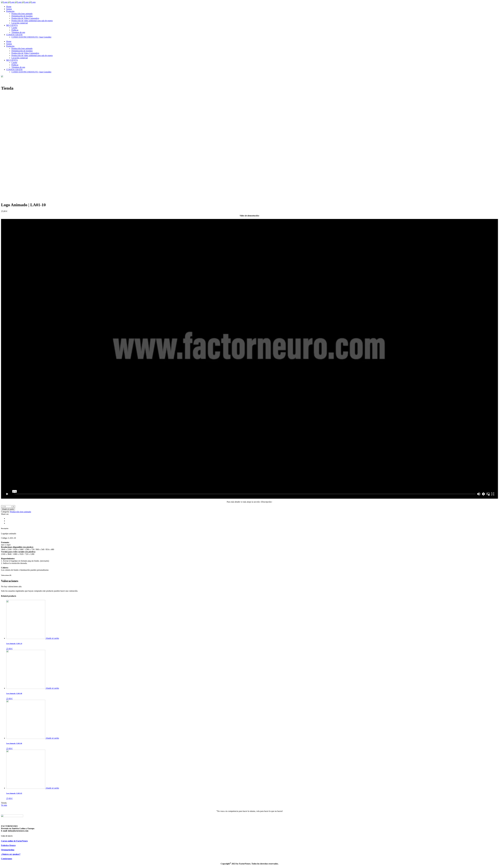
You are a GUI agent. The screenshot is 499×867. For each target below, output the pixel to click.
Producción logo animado (20, 512)
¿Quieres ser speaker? (10, 854)
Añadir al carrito (8, 509)
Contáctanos (6, 859)
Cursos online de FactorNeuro (14, 841)
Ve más (4, 805)
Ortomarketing (7, 850)
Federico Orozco (8, 845)
